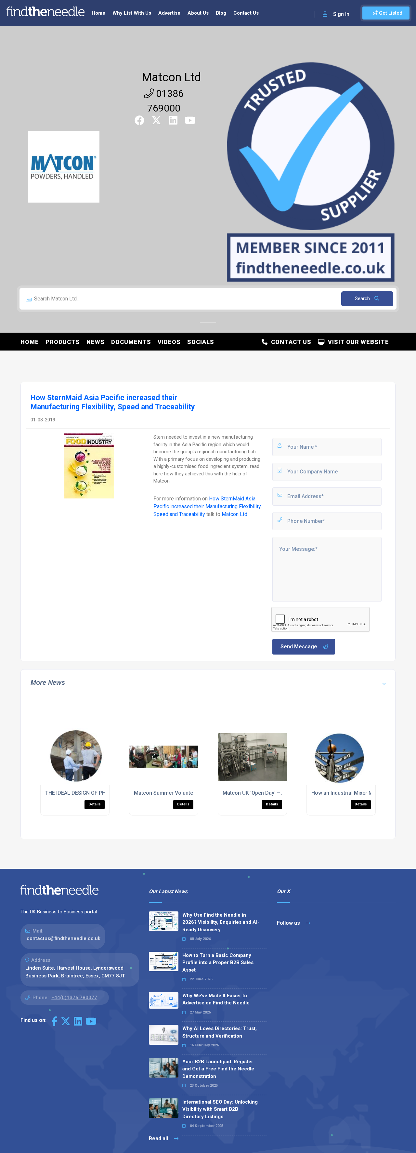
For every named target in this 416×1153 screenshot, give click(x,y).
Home (98, 13)
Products (63, 341)
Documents (131, 341)
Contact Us (246, 13)
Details (94, 804)
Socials (200, 341)
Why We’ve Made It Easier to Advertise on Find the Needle (216, 999)
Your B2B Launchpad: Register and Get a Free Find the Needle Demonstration (218, 1069)
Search (363, 298)
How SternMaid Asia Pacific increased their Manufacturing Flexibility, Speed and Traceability (207, 506)
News (95, 341)
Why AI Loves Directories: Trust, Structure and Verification (219, 1032)
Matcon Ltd (171, 77)
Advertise (169, 13)
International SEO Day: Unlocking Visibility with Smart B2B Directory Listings (220, 1109)
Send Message (298, 646)
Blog (221, 13)
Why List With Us (131, 13)
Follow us (289, 923)
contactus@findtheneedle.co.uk (63, 938)
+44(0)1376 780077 (74, 998)
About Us (198, 13)
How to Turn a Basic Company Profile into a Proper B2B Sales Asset (218, 962)
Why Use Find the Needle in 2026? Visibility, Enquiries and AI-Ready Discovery (220, 922)
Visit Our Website (357, 341)
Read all (159, 1138)
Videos (169, 341)
